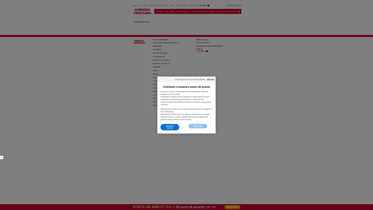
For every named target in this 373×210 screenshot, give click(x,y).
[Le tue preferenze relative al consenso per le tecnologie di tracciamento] (1, 157)
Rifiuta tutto (198, 126)
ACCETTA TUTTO (170, 127)
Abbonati (210, 79)
